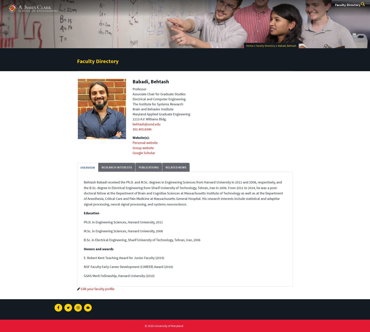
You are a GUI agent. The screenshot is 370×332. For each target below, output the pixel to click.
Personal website (145, 142)
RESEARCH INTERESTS (117, 167)
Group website (143, 148)
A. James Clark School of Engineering (33, 3)
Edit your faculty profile (97, 289)
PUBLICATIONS (149, 167)
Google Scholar (144, 153)
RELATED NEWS (176, 167)
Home (249, 45)
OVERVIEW (87, 167)
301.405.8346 (142, 129)
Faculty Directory (348, 5)
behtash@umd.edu (147, 124)
